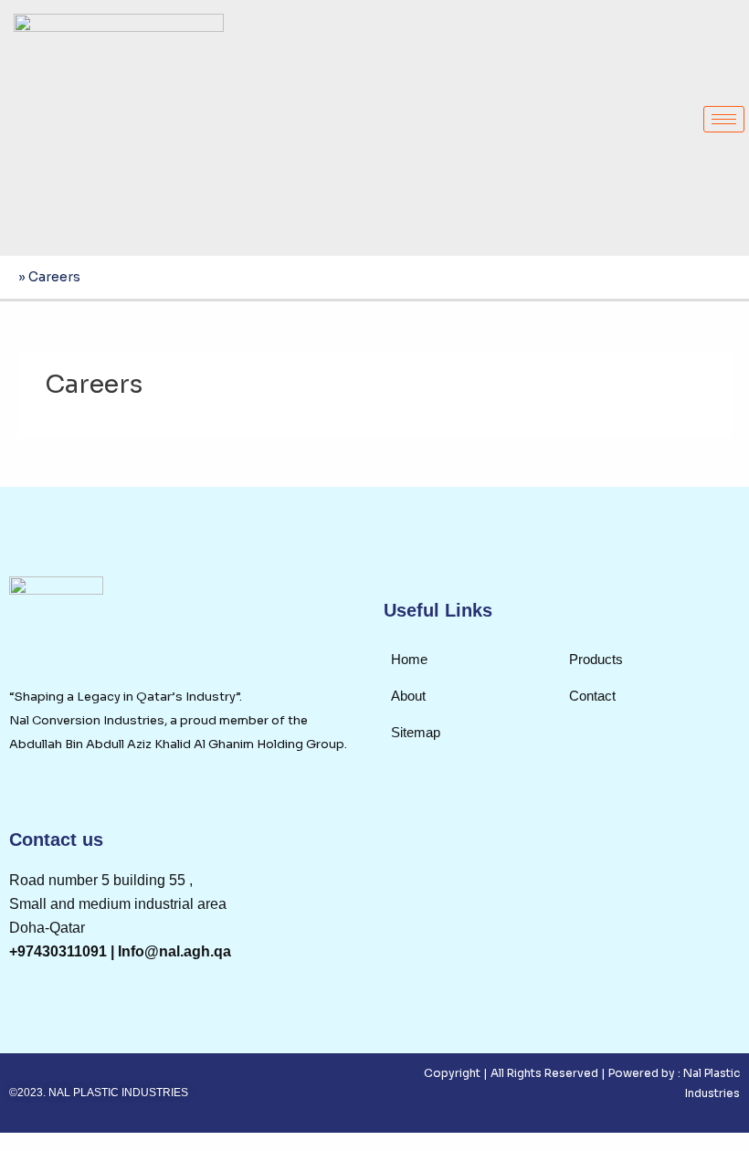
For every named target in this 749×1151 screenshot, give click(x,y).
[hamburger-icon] (723, 119)
